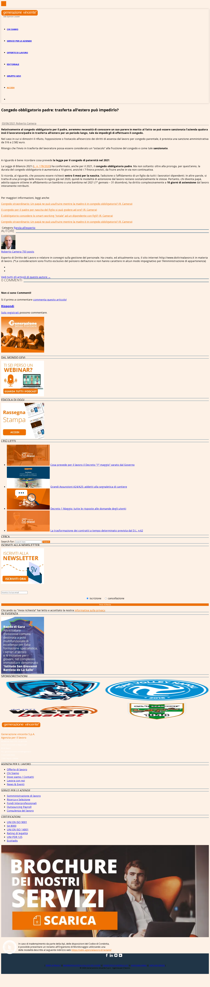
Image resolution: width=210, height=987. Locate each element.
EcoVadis (12, 840)
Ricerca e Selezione (18, 799)
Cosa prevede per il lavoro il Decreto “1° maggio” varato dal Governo (92, 464)
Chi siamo (12, 29)
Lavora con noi (16, 780)
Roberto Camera (26, 123)
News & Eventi (15, 784)
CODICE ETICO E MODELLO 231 (116, 965)
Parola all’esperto (24, 227)
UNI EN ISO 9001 (17, 822)
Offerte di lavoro (17, 52)
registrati (13, 312)
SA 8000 (11, 826)
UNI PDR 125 (14, 837)
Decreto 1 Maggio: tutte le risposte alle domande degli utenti (88, 508)
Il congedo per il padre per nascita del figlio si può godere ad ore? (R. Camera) (49, 209)
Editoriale (13, 64)
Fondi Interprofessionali (22, 803)
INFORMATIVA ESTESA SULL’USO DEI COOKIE (82, 965)
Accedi (11, 87)
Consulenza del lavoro (20, 810)
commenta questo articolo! (50, 299)
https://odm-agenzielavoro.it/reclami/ (91, 950)
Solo (4, 312)
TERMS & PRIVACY (53, 965)
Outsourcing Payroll (19, 807)
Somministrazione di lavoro (24, 795)
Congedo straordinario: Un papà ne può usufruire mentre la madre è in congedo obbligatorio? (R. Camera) (66, 203)
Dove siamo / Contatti (20, 777)
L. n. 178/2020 (42, 166)
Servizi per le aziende (19, 40)
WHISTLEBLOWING (139, 965)
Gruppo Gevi (14, 75)
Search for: (7, 541)
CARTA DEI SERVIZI (157, 965)
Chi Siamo (13, 773)
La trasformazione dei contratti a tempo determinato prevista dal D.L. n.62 (96, 530)
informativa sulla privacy (90, 610)
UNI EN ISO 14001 (17, 829)
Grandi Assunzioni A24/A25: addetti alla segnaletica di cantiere (88, 486)
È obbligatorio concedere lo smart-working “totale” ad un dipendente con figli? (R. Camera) (57, 215)
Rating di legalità (17, 833)
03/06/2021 (9, 123)
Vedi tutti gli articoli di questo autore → (26, 277)
